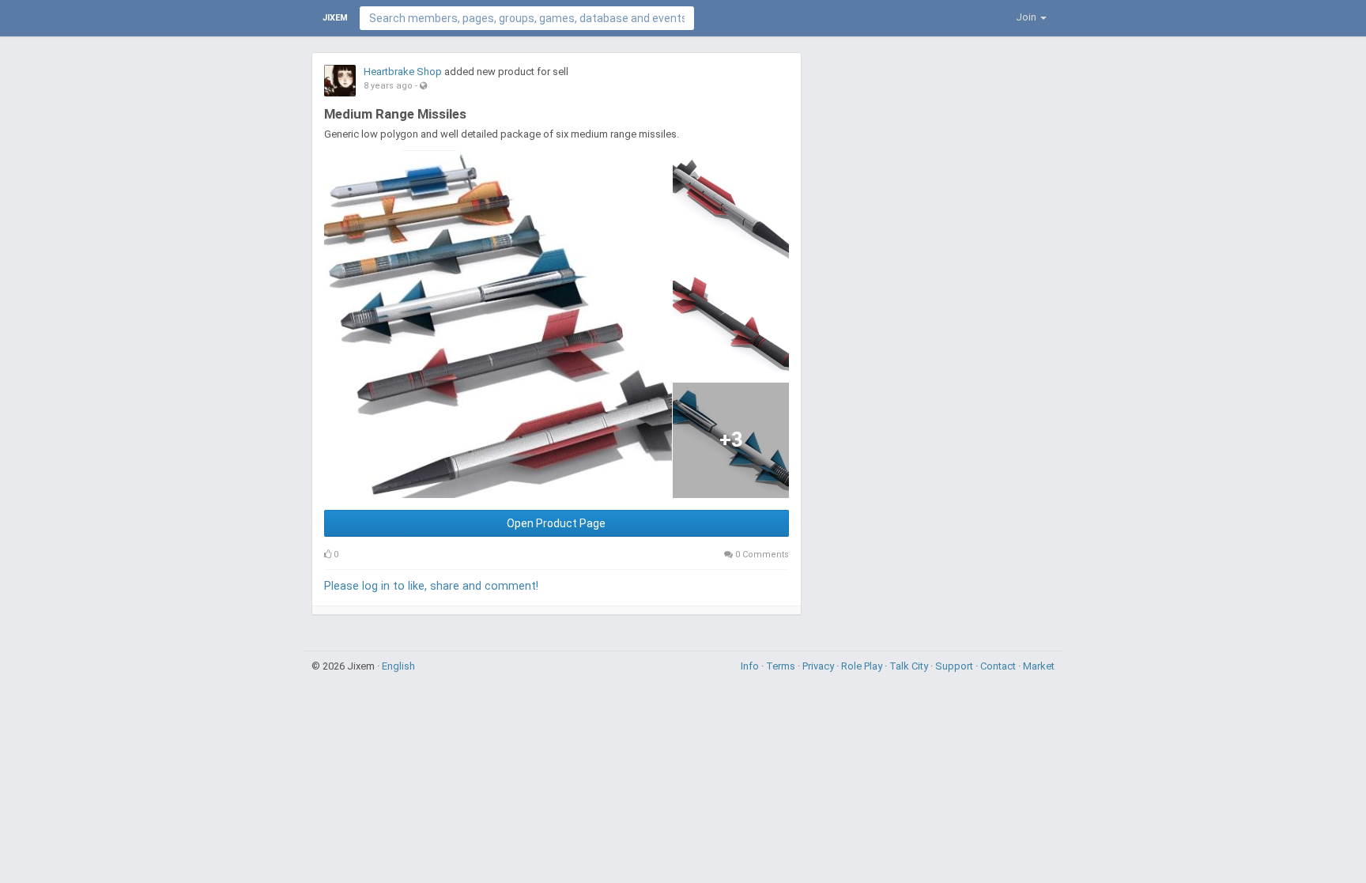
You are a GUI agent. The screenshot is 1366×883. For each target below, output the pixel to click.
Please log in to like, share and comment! (431, 585)
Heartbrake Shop (403, 71)
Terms (782, 666)
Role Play (863, 666)
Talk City (909, 666)
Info (751, 666)
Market (1039, 666)
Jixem (335, 18)
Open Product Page (556, 523)
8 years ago (388, 86)
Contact (999, 666)
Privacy (819, 666)
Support (955, 666)
